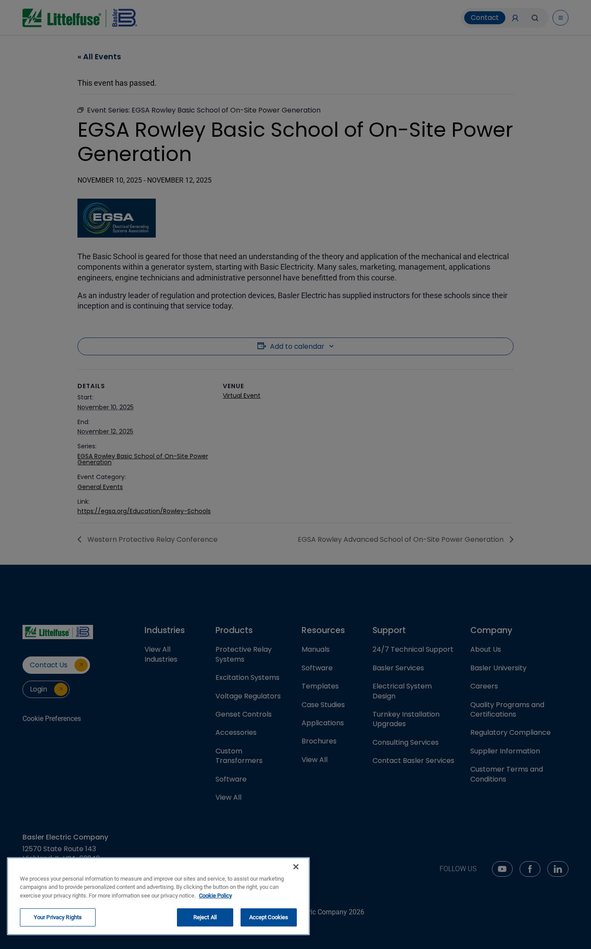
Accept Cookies (269, 917)
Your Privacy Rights (58, 917)
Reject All (205, 917)
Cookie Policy (215, 895)
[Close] (295, 866)
